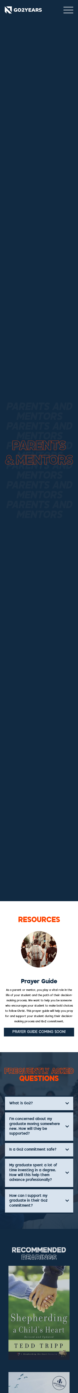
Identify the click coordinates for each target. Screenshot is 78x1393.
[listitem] (39, 1313)
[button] (39, 1032)
